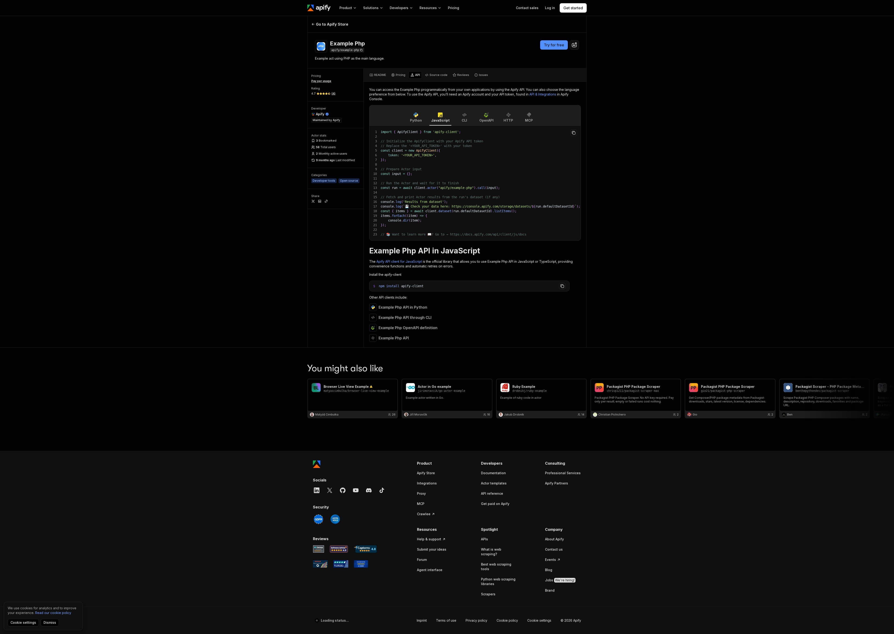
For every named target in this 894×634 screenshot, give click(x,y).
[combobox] (574, 45)
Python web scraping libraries (498, 581)
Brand (550, 590)
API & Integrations (542, 94)
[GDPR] (318, 519)
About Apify (554, 539)
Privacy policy (476, 620)
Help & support (429, 539)
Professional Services (563, 473)
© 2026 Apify (571, 620)
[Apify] (319, 8)
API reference (492, 493)
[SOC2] (335, 519)
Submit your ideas (431, 549)
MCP (420, 504)
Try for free (554, 45)
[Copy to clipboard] (573, 133)
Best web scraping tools (496, 566)
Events (550, 560)
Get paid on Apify (495, 504)
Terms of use (446, 620)
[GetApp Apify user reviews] (318, 549)
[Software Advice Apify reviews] (339, 549)
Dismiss (50, 622)
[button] (435, 463)
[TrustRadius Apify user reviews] (340, 564)
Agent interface (429, 570)
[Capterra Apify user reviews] (365, 549)
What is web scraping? (491, 551)
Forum (422, 560)
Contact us (554, 549)
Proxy (421, 493)
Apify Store (426, 473)
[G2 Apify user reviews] (320, 564)
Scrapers (488, 594)
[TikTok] (382, 490)
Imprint (422, 620)
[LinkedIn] (316, 490)
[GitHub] (342, 490)
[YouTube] (355, 490)
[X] (329, 490)
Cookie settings (539, 620)
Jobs (560, 580)
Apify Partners (556, 483)
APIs (484, 539)
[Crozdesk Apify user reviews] (361, 564)
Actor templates (494, 483)
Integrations (427, 483)
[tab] (377, 75)
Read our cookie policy (53, 613)
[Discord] (368, 490)
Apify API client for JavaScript (399, 261)
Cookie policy (507, 620)
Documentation (493, 473)
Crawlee (423, 514)
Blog (548, 570)
